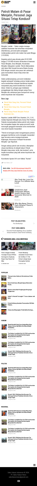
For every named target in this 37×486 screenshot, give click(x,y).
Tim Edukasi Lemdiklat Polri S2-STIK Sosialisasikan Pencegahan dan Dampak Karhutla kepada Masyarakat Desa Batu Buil (21, 335)
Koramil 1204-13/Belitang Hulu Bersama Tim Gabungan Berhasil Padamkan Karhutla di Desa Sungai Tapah (20, 353)
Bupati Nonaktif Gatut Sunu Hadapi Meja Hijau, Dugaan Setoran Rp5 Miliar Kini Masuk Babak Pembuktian (20, 326)
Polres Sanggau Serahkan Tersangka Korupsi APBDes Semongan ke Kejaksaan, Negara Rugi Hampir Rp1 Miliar (8, 257)
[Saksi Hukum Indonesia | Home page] (7, 2)
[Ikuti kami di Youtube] (18, 481)
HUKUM (3, 6)
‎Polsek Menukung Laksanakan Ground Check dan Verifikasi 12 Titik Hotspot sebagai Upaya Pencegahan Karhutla (25, 257)
